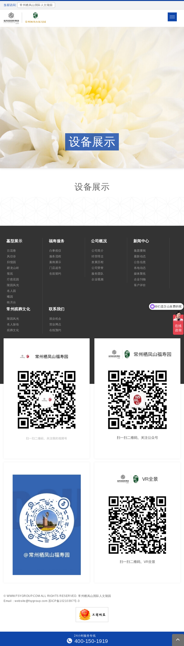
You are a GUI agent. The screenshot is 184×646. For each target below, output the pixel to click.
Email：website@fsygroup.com (25, 601)
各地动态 (140, 268)
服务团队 (98, 273)
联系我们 (57, 309)
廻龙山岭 (13, 268)
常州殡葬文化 (18, 309)
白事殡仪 (55, 250)
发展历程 (98, 262)
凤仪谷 (11, 256)
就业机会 (55, 318)
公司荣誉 (98, 268)
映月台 (11, 302)
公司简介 (98, 250)
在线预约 (55, 330)
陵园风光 (13, 285)
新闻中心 (141, 241)
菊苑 (10, 273)
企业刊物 (140, 279)
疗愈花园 (13, 279)
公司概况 (99, 241)
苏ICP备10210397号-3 (64, 601)
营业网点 (55, 324)
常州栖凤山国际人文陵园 (94, 596)
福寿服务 (57, 241)
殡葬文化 (13, 330)
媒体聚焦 (140, 273)
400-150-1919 (90, 641)
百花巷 (11, 250)
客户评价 (140, 285)
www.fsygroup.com (23, 596)
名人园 (11, 291)
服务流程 (55, 256)
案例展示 (55, 262)
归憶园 (11, 262)
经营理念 (98, 256)
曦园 (10, 296)
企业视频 (98, 279)
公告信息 (140, 262)
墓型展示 (14, 241)
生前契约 (55, 273)
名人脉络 (13, 324)
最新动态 (140, 256)
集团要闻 (140, 250)
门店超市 (55, 268)
